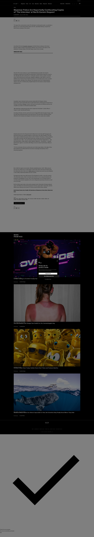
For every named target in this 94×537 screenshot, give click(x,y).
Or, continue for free (48, 279)
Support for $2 (48, 273)
